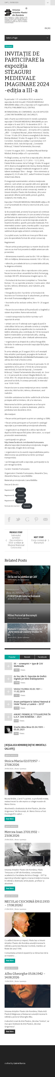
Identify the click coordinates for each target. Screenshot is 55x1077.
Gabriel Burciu (19, 1063)
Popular (12, 657)
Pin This (36, 519)
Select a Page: (47, 2)
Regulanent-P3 (9, 501)
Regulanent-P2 (9, 495)
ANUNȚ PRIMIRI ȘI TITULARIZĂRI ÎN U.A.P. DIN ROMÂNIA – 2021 (32, 715)
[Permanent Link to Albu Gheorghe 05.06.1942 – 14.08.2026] (27, 996)
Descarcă (21, 490)
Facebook (42, 657)
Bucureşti (9, 46)
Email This (45, 519)
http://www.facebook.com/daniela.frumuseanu (24, 357)
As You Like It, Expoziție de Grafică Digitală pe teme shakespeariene (30, 677)
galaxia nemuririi (11, 755)
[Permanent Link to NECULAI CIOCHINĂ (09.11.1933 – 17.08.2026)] (27, 924)
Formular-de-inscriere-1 (12, 506)
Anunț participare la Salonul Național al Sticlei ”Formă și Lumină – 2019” (32, 702)
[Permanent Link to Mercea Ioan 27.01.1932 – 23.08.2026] (27, 854)
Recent (27, 657)
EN (46, 28)
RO (49, 28)
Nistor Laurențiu (20, 769)
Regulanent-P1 (9, 490)
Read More (10, 819)
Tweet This (18, 519)
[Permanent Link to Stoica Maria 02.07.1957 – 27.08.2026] (27, 783)
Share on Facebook (9, 519)
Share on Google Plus (27, 519)
